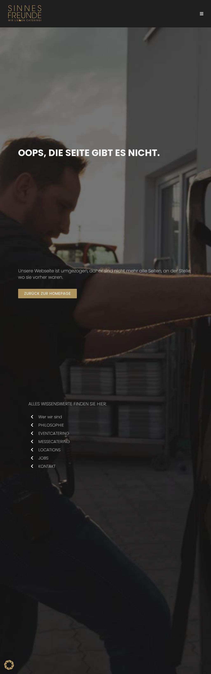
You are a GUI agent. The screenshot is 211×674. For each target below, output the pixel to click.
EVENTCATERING (53, 433)
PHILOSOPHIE (51, 425)
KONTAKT (46, 466)
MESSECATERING (54, 441)
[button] (9, 665)
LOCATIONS (49, 450)
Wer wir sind (50, 417)
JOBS (43, 458)
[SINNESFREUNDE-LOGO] (24, 4)
